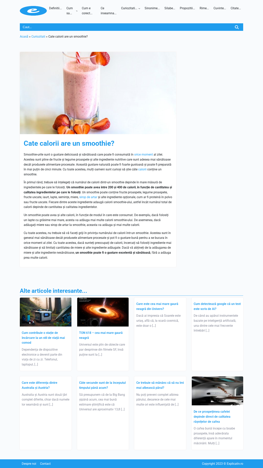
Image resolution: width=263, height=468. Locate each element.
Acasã (24, 36)
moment (147, 154)
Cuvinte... (220, 8)
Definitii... (55, 8)
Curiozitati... (129, 8)
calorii (142, 169)
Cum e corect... (87, 10)
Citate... (236, 8)
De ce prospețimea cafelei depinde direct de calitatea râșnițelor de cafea (212, 416)
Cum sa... (69, 10)
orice (137, 154)
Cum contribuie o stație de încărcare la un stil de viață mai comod (43, 337)
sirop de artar (88, 197)
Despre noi (29, 463)
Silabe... (169, 8)
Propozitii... (187, 8)
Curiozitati (38, 36)
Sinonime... (152, 8)
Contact (45, 463)
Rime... (204, 8)
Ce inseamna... (108, 10)
